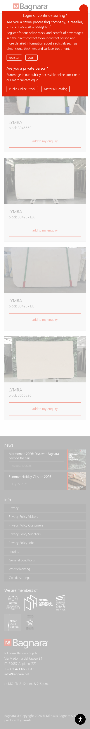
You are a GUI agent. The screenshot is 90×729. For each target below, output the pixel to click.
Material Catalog (55, 89)
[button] (83, 8)
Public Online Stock (22, 89)
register (14, 57)
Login (31, 57)
